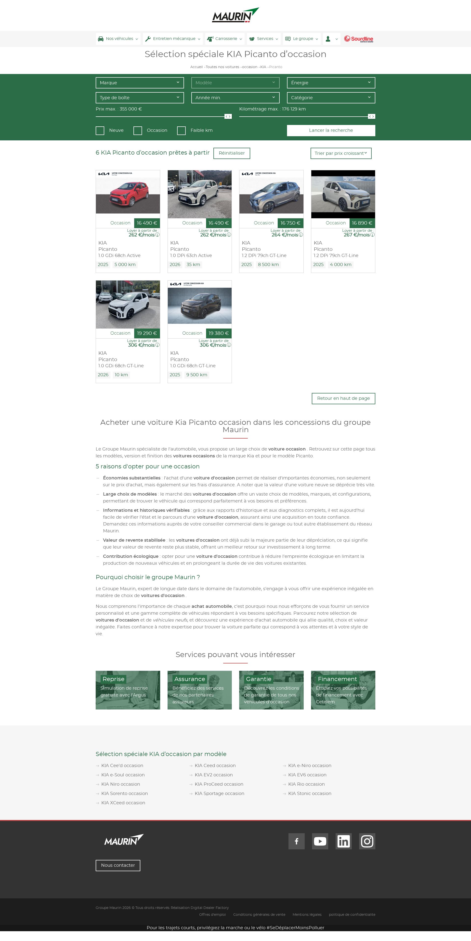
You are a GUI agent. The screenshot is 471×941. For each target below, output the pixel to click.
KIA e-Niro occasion (309, 766)
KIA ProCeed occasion (219, 784)
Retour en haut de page (343, 398)
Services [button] (265, 39)
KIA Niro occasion (120, 784)
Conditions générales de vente (259, 915)
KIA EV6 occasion (307, 775)
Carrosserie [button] (226, 39)
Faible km (202, 130)
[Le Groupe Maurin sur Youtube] (320, 841)
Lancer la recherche (331, 130)
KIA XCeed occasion (123, 803)
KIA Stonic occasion (309, 794)
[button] (331, 39)
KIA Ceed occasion (215, 766)
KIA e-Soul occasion (123, 775)
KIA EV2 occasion (214, 775)
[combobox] (140, 82)
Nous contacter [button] (118, 865)
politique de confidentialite (352, 915)
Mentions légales (307, 915)
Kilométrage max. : (260, 109)
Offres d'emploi (212, 915)
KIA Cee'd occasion (122, 766)
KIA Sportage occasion (219, 794)
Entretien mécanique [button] (174, 39)
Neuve (116, 130)
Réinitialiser (232, 153)
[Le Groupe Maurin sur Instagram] (367, 841)
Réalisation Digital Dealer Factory (200, 908)
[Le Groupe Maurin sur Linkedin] (344, 841)
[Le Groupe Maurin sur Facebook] (296, 841)
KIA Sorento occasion (124, 794)
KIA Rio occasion (306, 784)
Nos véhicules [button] (119, 39)
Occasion (157, 130)
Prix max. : (107, 109)
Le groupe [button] (303, 39)
